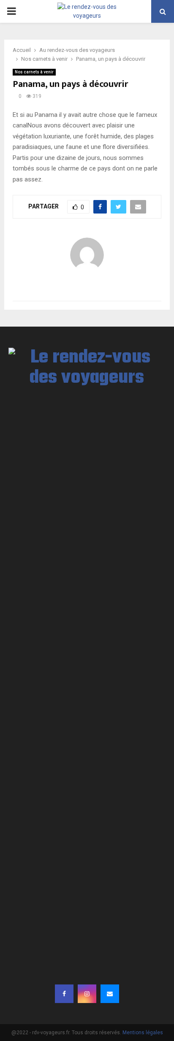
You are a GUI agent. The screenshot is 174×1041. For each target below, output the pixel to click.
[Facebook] (64, 993)
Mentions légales (142, 1033)
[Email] (110, 993)
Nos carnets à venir (34, 72)
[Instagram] (87, 993)
